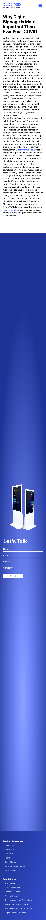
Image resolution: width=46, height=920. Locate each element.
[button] (40, 5)
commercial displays (27, 150)
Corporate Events (12, 892)
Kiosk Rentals (10, 883)
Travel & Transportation (15, 866)
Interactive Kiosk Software (16, 904)
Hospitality (9, 849)
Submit (13, 576)
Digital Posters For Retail (15, 912)
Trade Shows (10, 862)
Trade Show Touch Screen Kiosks (19, 908)
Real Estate (10, 853)
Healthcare (9, 845)
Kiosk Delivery (11, 896)
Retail (7, 858)
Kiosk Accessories (12, 887)
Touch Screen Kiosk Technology (18, 900)
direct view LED (12, 210)
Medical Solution (12, 870)
